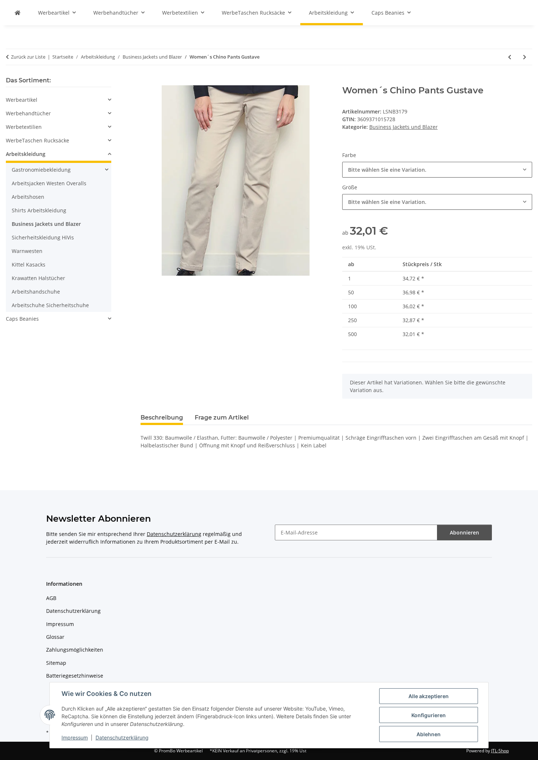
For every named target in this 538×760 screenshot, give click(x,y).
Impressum (74, 737)
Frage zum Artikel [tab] (222, 417)
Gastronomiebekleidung (41, 169)
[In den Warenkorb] (146, 81)
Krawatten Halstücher (38, 278)
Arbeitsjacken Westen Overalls (49, 183)
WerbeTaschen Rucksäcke (37, 140)
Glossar (55, 636)
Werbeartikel (21, 99)
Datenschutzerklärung (122, 737)
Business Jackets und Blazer (403, 126)
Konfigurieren (428, 715)
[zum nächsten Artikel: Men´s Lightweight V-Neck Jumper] (524, 57)
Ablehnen (428, 734)
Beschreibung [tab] (162, 417)
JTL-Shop (500, 751)
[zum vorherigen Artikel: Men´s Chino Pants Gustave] (509, 57)
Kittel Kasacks (28, 264)
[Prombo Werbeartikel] (17, 12)
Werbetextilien (24, 126)
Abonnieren (464, 532)
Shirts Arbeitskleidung (39, 210)
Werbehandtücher (28, 113)
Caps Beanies (22, 318)
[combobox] (437, 170)
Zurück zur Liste (28, 56)
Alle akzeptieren (428, 696)
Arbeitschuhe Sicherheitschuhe (50, 305)
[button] (58, 100)
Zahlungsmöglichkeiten (74, 649)
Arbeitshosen (28, 196)
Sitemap (56, 662)
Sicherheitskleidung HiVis (43, 237)
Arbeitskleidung (25, 153)
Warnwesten (27, 250)
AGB (51, 598)
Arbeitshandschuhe (36, 291)
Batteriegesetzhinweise (74, 675)
